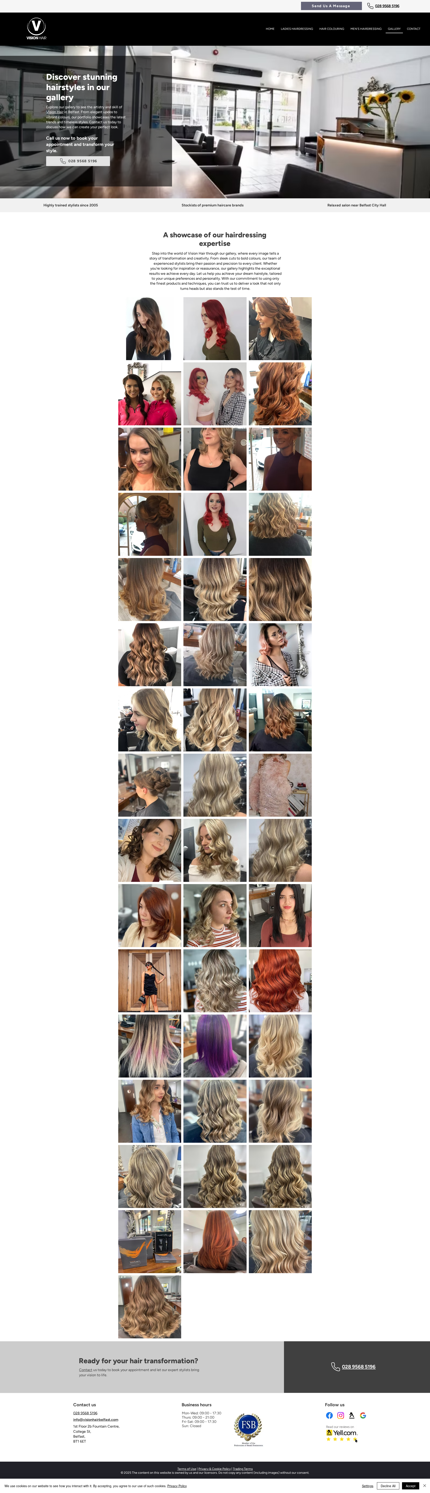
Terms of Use (186, 1469)
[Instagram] (340, 1415)
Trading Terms (243, 1469)
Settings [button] (367, 1486)
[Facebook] (329, 1415)
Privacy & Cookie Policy (214, 1469)
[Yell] (351, 1415)
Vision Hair (54, 112)
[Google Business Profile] (363, 1415)
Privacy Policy (177, 1486)
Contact (85, 1370)
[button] (331, 6)
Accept (410, 1486)
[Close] (424, 1485)
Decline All (388, 1486)
